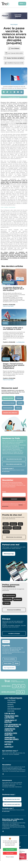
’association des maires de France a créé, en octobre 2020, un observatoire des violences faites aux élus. (14, 182)
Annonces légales (9, 730)
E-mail (4, 492)
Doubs (9, 58)
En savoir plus (5, 471)
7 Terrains (6, 603)
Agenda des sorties (10, 734)
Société (5, 323)
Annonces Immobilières (11, 738)
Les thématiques (13, 698)
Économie (11, 702)
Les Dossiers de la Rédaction (12, 725)
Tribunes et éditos (10, 721)
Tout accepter (10, 849)
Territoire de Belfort (17, 58)
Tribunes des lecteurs (11, 717)
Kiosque (8, 742)
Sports (10, 704)
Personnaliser (10, 857)
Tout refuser (10, 853)
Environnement (14, 709)
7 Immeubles (7, 599)
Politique (14, 24)
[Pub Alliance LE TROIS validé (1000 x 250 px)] (14, 18)
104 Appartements (9, 595)
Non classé (6, 359)
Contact (8, 747)
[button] (3, 92)
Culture (10, 711)
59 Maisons (17, 599)
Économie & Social (8, 282)
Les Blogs (9, 713)
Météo (7, 744)
